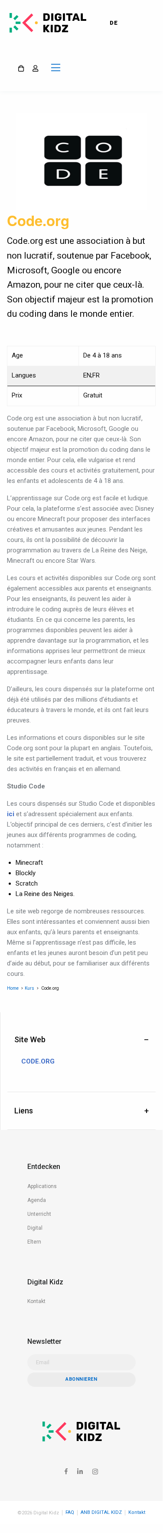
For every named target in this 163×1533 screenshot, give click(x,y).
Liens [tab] (23, 1110)
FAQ (69, 1512)
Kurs (29, 988)
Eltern (34, 1242)
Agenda (36, 1200)
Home (13, 988)
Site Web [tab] (30, 1039)
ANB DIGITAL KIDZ (101, 1512)
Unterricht (39, 1214)
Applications (42, 1186)
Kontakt (36, 1301)
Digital (34, 1228)
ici (10, 814)
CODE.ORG (38, 1061)
